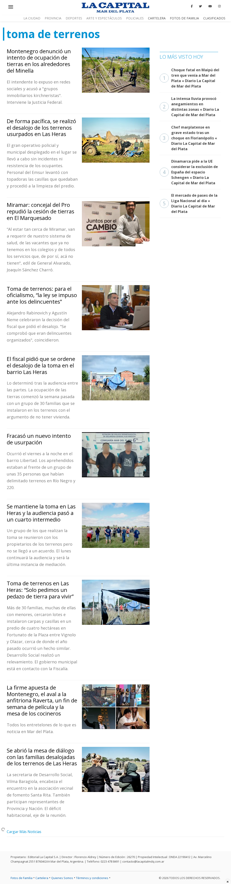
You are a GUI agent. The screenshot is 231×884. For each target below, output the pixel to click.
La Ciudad (31, 18)
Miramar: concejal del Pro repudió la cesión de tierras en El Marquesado (40, 211)
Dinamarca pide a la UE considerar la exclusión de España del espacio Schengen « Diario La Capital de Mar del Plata (190, 172)
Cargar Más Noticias (24, 831)
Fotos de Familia (184, 18)
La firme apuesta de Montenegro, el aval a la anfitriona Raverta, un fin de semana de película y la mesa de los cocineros (42, 700)
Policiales (135, 18)
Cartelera (157, 18)
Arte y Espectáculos (104, 18)
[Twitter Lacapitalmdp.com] (200, 6)
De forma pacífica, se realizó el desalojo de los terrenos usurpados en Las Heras (41, 127)
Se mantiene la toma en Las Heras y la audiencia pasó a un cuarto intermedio (41, 513)
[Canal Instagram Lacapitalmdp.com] (219, 6)
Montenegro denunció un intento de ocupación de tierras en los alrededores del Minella (39, 60)
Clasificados (214, 18)
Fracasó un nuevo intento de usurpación (39, 439)
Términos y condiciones (92, 878)
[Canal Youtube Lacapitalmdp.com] (210, 6)
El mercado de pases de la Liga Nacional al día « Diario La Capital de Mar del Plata (190, 203)
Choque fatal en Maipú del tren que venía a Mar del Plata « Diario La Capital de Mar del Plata (191, 78)
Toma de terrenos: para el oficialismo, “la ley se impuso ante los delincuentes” (42, 295)
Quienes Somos (62, 878)
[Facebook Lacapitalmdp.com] (192, 6)
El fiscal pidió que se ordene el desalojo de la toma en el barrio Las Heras (41, 365)
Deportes (74, 18)
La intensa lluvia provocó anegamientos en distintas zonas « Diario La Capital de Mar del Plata (191, 106)
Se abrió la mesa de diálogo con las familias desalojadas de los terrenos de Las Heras (42, 757)
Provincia (53, 18)
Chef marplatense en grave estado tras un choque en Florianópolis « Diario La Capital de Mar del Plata (190, 138)
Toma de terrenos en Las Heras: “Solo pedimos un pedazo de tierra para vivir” (40, 589)
